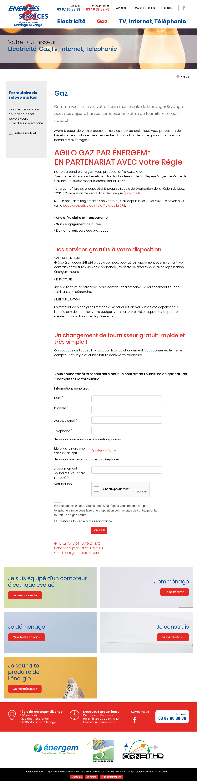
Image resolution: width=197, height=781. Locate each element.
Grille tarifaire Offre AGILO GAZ (77, 543)
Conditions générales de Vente (77, 553)
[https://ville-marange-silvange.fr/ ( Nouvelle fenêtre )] (100, 750)
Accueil (177, 76)
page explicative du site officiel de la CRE (94, 205)
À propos (121, 7)
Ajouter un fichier (104, 450)
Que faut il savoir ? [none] (26, 637)
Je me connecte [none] (25, 595)
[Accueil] (28, 12)
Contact (169, 7)
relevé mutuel (25, 133)
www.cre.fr (132, 193)
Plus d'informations (111, 777)
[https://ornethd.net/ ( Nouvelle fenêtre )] (143, 749)
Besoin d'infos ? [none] (173, 637)
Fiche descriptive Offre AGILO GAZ (79, 548)
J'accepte (77, 777)
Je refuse (91, 777)
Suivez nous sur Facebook (183, 8)
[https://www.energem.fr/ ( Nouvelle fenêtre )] (56, 750)
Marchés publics (145, 7)
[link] (52, 587)
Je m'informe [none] (174, 592)
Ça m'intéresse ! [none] (25, 689)
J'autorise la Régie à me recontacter (85, 521)
